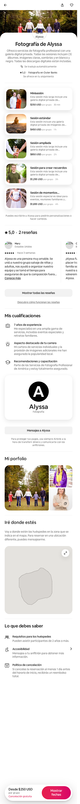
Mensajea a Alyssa (38, 430)
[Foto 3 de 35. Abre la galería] (61, 499)
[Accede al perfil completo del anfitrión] (38, 397)
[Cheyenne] (69, 245)
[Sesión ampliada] (38, 148)
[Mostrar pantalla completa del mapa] (65, 553)
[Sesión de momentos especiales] (38, 198)
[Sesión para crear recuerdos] (38, 173)
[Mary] (8, 245)
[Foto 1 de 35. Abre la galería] (27, 487)
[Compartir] (62, 5)
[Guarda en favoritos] (72, 5)
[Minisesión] (38, 99)
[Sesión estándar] (38, 123)
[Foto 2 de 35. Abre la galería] (61, 476)
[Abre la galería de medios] (65, 503)
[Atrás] (5, 5)
